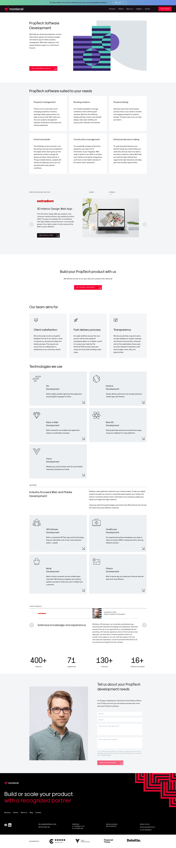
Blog (31, 813)
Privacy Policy (106, 755)
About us (24, 813)
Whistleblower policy (147, 827)
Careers (38, 813)
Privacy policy (145, 824)
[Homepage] (13, 9)
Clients (15, 813)
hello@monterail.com (47, 824)
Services (7, 813)
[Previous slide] (31, 224)
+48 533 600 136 (44, 827)
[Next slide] (145, 224)
